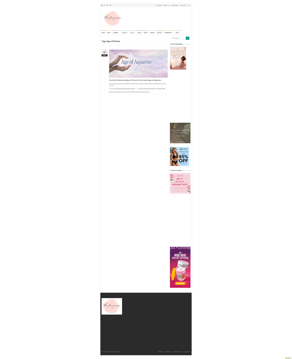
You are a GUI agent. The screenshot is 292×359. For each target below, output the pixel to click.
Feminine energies (113, 92)
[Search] (187, 38)
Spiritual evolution (144, 92)
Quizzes (124, 32)
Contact (159, 32)
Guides (145, 32)
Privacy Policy (183, 5)
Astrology (116, 88)
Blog (132, 32)
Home (103, 32)
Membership (168, 32)
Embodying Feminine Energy (128, 88)
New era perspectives (124, 92)
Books (139, 32)
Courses (152, 32)
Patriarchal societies (135, 92)
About (109, 32)
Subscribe (159, 5)
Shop (177, 32)
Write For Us (166, 5)
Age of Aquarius (145, 88)
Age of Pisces (152, 88)
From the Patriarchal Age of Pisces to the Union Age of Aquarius (135, 80)
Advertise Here (174, 5)
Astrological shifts (160, 88)
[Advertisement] (157, 18)
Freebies (115, 32)
